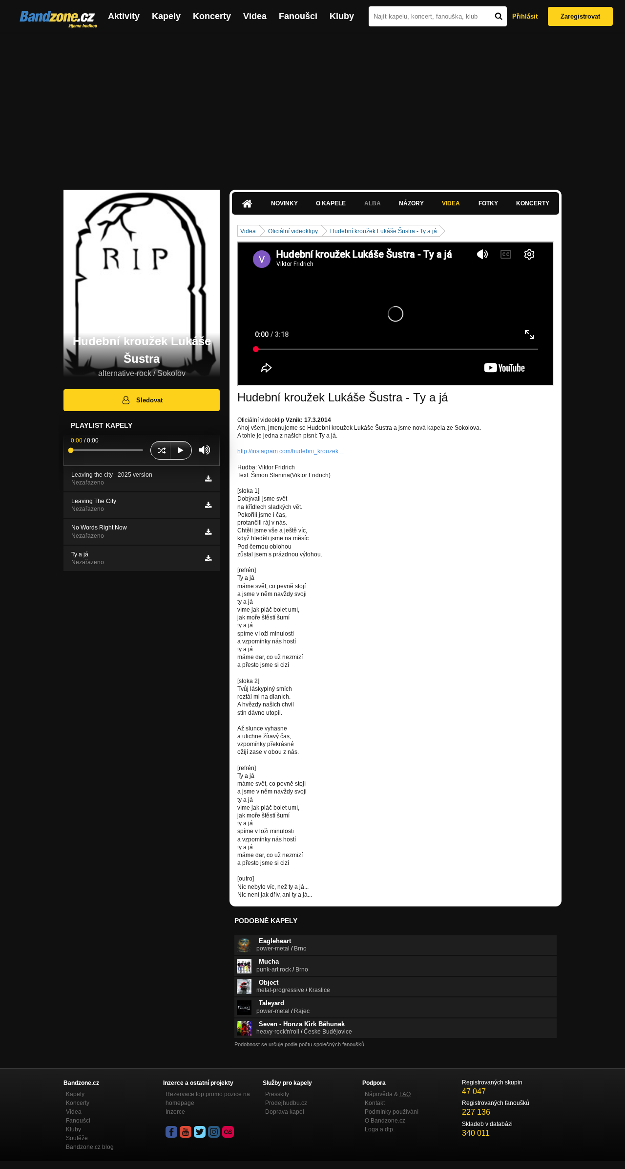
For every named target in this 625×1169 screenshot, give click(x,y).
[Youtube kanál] (185, 1132)
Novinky (284, 203)
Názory (411, 203)
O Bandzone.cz (385, 1120)
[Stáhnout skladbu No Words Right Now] (208, 532)
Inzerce (175, 1111)
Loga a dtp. (380, 1129)
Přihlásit (525, 16)
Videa (255, 16)
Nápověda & (388, 1094)
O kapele (331, 203)
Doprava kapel (284, 1111)
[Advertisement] (312, 106)
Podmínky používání (391, 1111)
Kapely (166, 16)
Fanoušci (298, 16)
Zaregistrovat (580, 16)
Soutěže (77, 1138)
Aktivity (124, 16)
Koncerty (212, 16)
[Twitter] (200, 1132)
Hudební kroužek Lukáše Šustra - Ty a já (383, 231)
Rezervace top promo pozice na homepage (208, 1098)
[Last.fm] (228, 1132)
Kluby (342, 16)
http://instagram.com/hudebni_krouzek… (290, 451)
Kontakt (375, 1103)
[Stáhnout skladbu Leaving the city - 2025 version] (208, 478)
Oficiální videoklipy (293, 231)
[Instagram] (214, 1132)
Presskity (277, 1094)
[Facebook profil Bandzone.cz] (171, 1132)
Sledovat (149, 400)
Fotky (488, 203)
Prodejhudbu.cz (286, 1103)
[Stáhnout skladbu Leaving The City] (208, 505)
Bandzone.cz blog (90, 1147)
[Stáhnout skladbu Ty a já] (208, 558)
